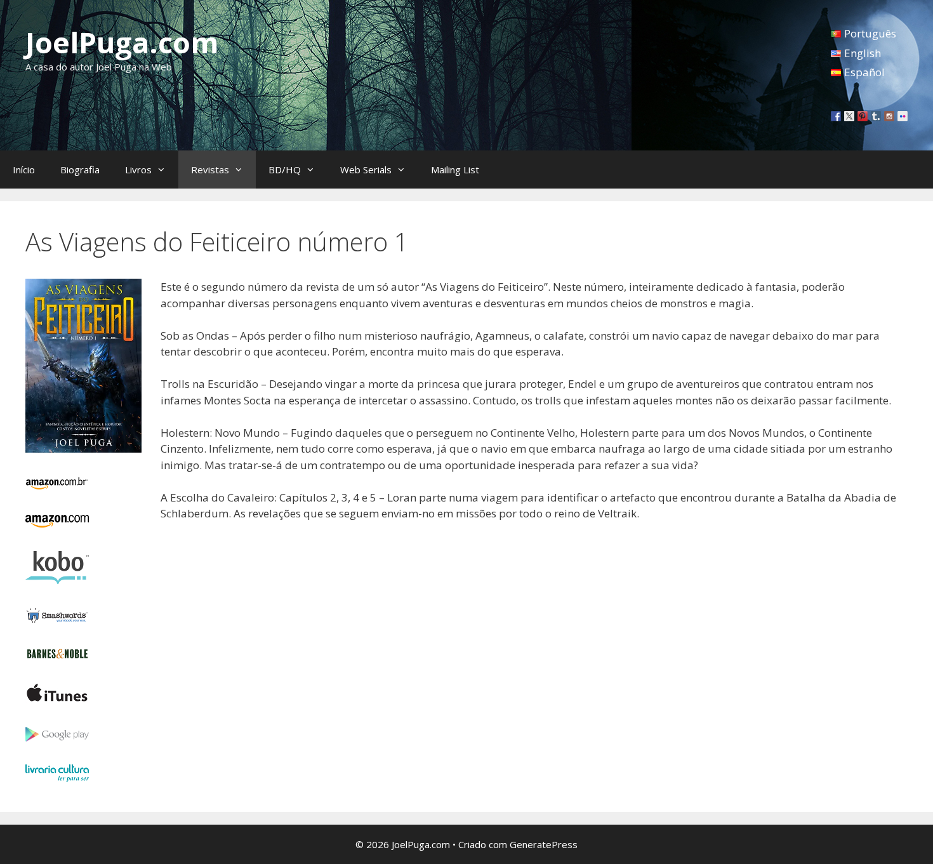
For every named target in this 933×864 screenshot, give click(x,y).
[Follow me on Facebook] (836, 116)
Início (24, 169)
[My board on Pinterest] (862, 116)
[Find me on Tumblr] (876, 116)
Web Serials (366, 169)
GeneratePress (544, 844)
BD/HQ (284, 169)
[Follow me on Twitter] (849, 116)
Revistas (210, 169)
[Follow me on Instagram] (889, 116)
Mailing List (455, 169)
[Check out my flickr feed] (902, 116)
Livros (138, 169)
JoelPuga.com (122, 42)
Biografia (80, 169)
